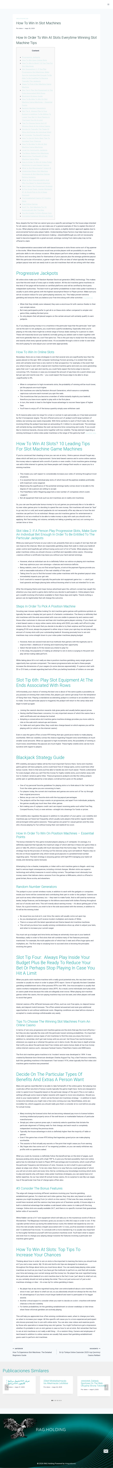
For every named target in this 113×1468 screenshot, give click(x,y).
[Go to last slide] (7, 1387)
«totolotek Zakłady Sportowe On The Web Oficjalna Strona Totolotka (93, 1383)
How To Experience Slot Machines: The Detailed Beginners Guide (32, 1352)
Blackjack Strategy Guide (32, 96)
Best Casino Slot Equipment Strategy (37, 186)
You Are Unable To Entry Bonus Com (37, 213)
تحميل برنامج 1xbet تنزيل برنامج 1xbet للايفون (18, 1382)
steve (21, 28)
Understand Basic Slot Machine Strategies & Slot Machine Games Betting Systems (36, 174)
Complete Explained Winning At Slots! (37, 216)
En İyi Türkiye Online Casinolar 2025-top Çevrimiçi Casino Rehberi (79, 1352)
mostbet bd (88, 297)
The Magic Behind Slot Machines (35, 153)
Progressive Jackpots (31, 57)
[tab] (52, 1400)
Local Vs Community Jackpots (34, 150)
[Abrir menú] (108, 4)
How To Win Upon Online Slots (34, 60)
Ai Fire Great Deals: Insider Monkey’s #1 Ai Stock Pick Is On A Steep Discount (37, 192)
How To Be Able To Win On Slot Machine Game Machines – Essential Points (37, 102)
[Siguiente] (106, 1387)
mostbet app (90, 433)
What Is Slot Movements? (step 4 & (36, 168)
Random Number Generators (34, 108)
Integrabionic (70, 1463)
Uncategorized (22, 18)
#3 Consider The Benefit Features (36, 135)
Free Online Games (30, 204)
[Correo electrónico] (105, 1451)
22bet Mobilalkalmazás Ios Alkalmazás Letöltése (56, 1382)
